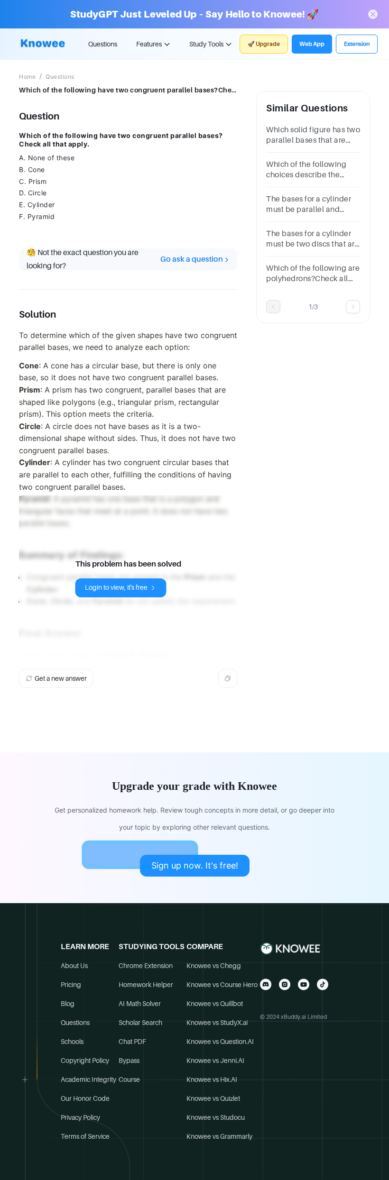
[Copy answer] (227, 678)
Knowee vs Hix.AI (211, 1079)
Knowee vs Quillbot (214, 1003)
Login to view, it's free (116, 587)
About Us (74, 966)
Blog (67, 1003)
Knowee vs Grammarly (219, 1136)
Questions (102, 44)
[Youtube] (303, 984)
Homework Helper (146, 984)
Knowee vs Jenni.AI (215, 1060)
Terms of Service (85, 1136)
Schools (72, 1041)
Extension (357, 44)
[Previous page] (273, 306)
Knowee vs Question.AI (220, 1041)
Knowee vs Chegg (213, 966)
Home (27, 76)
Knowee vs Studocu (215, 1117)
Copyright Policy (85, 1060)
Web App (311, 44)
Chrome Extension (146, 966)
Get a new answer (61, 678)
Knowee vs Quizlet (213, 1098)
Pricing (71, 984)
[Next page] (353, 306)
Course (129, 1079)
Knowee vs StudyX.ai (217, 1022)
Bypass (129, 1060)
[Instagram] (284, 984)
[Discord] (265, 984)
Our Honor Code (85, 1098)
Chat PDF (132, 1041)
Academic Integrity (88, 1079)
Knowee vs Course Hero (222, 984)
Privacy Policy (80, 1117)
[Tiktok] (322, 984)
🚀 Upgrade (264, 44)
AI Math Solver (140, 1003)
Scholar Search (140, 1022)
